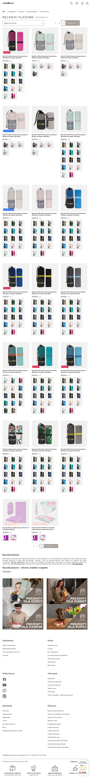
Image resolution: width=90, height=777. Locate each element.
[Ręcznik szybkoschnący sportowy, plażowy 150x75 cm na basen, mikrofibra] (16, 355)
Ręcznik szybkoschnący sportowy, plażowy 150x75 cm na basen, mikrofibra (15, 371)
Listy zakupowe (53, 652)
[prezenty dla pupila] (67, 617)
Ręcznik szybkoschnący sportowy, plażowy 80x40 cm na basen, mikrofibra (44, 57)
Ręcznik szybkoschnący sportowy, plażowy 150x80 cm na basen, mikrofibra (73, 214)
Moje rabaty (52, 662)
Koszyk (50, 649)
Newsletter (52, 665)
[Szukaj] (71, 3)
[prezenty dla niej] (67, 591)
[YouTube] (22, 685)
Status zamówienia (9, 645)
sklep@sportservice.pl (10, 755)
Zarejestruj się (52, 645)
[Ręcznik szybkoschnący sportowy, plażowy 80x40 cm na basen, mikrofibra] (45, 40)
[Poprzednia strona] (55, 23)
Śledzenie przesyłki (9, 649)
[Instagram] (22, 691)
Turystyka (21, 11)
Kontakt (5, 655)
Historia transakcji (54, 659)
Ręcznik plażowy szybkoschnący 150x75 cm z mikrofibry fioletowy (16, 528)
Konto (50, 640)
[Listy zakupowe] (77, 3)
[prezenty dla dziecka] (23, 591)
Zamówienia (8, 640)
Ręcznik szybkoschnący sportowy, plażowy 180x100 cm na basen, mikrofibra (15, 57)
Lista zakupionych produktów (58, 655)
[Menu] (87, 3)
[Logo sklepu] (8, 3)
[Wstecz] (4, 11)
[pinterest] (22, 696)
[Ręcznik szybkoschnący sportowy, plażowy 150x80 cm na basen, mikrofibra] (74, 198)
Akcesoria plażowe (32, 11)
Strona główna (12, 11)
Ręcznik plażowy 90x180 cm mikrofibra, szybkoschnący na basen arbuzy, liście (43, 528)
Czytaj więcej (7, 571)
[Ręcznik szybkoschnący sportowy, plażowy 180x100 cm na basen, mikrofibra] (74, 119)
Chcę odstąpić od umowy (11, 652)
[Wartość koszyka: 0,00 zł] (82, 3)
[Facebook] (22, 679)
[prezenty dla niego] (23, 617)
